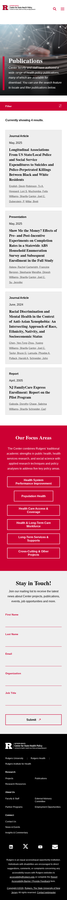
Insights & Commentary (16, 832)
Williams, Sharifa (18, 196)
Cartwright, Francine (37, 266)
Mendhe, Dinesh (41, 272)
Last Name (11, 634)
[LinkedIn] (11, 847)
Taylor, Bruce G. (18, 353)
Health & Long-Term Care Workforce (33, 524)
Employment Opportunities (48, 807)
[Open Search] (55, 9)
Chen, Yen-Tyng (18, 342)
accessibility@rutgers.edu (22, 877)
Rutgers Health (38, 758)
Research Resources (15, 784)
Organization (13, 673)
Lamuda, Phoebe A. (39, 353)
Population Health (33, 496)
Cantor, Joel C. (37, 196)
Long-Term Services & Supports (33, 539)
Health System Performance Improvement (34, 482)
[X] (25, 847)
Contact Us (10, 821)
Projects (9, 778)
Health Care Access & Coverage (33, 510)
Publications (41, 778)
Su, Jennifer (16, 282)
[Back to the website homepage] (19, 7)
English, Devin (17, 186)
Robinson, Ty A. (35, 186)
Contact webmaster (46, 892)
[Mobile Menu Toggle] (62, 9)
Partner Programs (14, 807)
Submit (31, 719)
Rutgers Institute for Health (18, 764)
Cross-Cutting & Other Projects (33, 553)
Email (8, 653)
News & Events (12, 827)
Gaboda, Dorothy (19, 403)
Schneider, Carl (37, 409)
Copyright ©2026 (15, 888)
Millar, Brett (32, 201)
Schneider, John (39, 358)
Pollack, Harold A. (19, 358)
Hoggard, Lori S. (18, 191)
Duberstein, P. (17, 201)
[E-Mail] (55, 847)
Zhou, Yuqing (35, 342)
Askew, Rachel (17, 266)
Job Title (10, 693)
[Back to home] (29, 746)
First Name (11, 614)
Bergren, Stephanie (20, 272)
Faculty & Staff (12, 798)
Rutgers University (14, 758)
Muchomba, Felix (38, 191)
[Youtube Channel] (40, 846)
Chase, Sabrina (38, 403)
